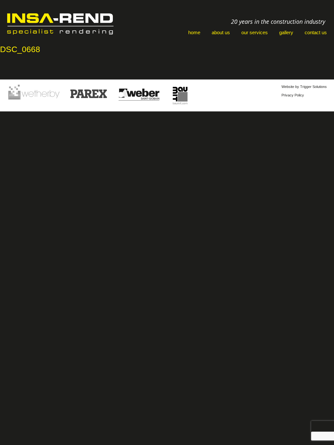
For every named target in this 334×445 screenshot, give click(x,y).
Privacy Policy (292, 95)
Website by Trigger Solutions (304, 87)
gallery (286, 32)
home (194, 32)
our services (254, 32)
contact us (316, 32)
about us (221, 32)
